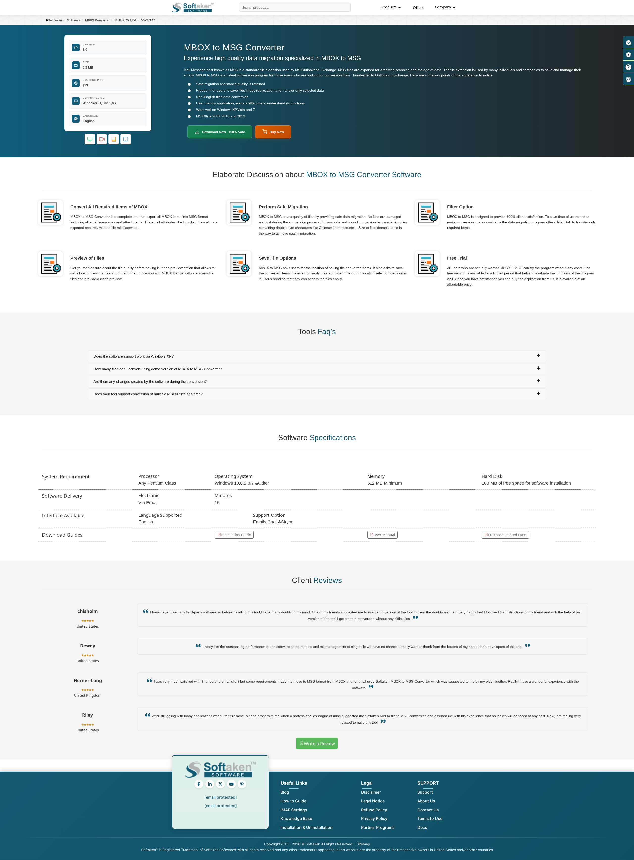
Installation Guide (236, 534)
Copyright (272, 844)
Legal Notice (373, 800)
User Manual (384, 534)
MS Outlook (304, 70)
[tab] (316, 356)
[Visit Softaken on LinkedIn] (209, 784)
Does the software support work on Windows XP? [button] (133, 356)
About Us (426, 800)
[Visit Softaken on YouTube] (231, 784)
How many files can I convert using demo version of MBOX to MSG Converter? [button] (157, 369)
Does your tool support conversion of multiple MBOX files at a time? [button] (148, 394)
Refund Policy (374, 809)
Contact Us (428, 809)
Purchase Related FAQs (507, 534)
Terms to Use (429, 818)
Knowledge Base (296, 818)
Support (425, 792)
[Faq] (628, 67)
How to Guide (293, 800)
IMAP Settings (294, 809)
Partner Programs (378, 827)
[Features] (628, 42)
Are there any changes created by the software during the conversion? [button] (150, 381)
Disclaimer (371, 792)
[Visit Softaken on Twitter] (220, 784)
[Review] (628, 79)
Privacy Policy (374, 818)
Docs (422, 827)
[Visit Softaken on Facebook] (198, 784)
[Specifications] (628, 54)
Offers (418, 7)
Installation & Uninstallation (307, 827)
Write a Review (319, 744)
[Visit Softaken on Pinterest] (242, 784)
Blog (285, 792)
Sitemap (363, 844)
